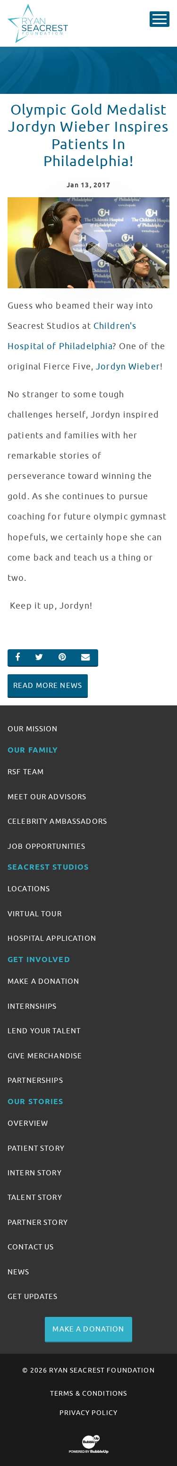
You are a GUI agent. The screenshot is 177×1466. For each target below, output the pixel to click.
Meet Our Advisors (47, 797)
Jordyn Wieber (128, 366)
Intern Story (35, 1173)
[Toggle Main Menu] (159, 19)
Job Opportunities (46, 846)
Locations (29, 889)
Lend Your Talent (44, 1031)
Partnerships (35, 1080)
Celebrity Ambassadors (57, 821)
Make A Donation (43, 981)
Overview (28, 1123)
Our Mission (33, 729)
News (19, 1272)
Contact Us (31, 1247)
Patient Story (36, 1148)
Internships (32, 1006)
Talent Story (35, 1197)
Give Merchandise (45, 1056)
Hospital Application (52, 938)
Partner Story (38, 1222)
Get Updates (33, 1296)
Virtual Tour (35, 914)
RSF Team (26, 772)
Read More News (47, 685)
